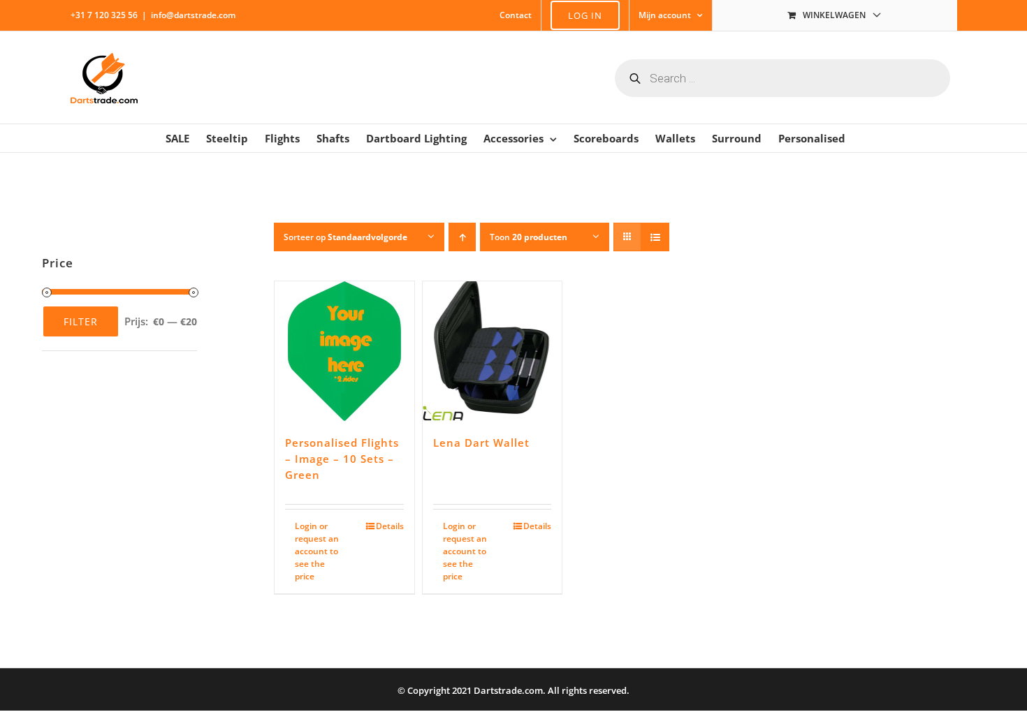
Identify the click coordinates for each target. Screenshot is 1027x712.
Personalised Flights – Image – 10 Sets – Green (342, 459)
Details (390, 526)
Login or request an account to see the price (317, 551)
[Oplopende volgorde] (462, 237)
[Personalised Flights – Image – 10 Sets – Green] (344, 351)
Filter (81, 321)
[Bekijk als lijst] (655, 237)
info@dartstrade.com (193, 15)
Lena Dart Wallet (481, 443)
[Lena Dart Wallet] (492, 351)
